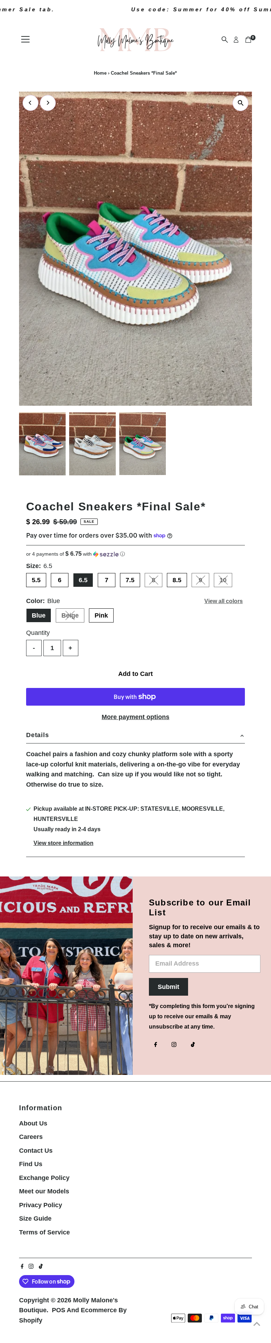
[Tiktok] (193, 1045)
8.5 (177, 580)
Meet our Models (44, 1191)
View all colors (223, 601)
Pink (101, 615)
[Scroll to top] (257, 1323)
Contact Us (36, 1150)
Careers (31, 1136)
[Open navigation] (25, 39)
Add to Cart (135, 673)
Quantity (38, 632)
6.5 (83, 580)
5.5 (36, 580)
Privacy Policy (40, 1205)
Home (100, 73)
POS (58, 1310)
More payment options (135, 716)
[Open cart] (248, 39)
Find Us (30, 1164)
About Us (33, 1123)
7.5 (130, 580)
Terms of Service (44, 1232)
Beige (72, 617)
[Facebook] (155, 1045)
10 (225, 582)
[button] (135, 554)
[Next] (48, 103)
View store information (64, 843)
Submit (168, 986)
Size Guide (35, 1218)
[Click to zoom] (240, 103)
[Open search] (225, 39)
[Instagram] (174, 1045)
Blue (39, 615)
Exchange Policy (44, 1177)
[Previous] (30, 103)
